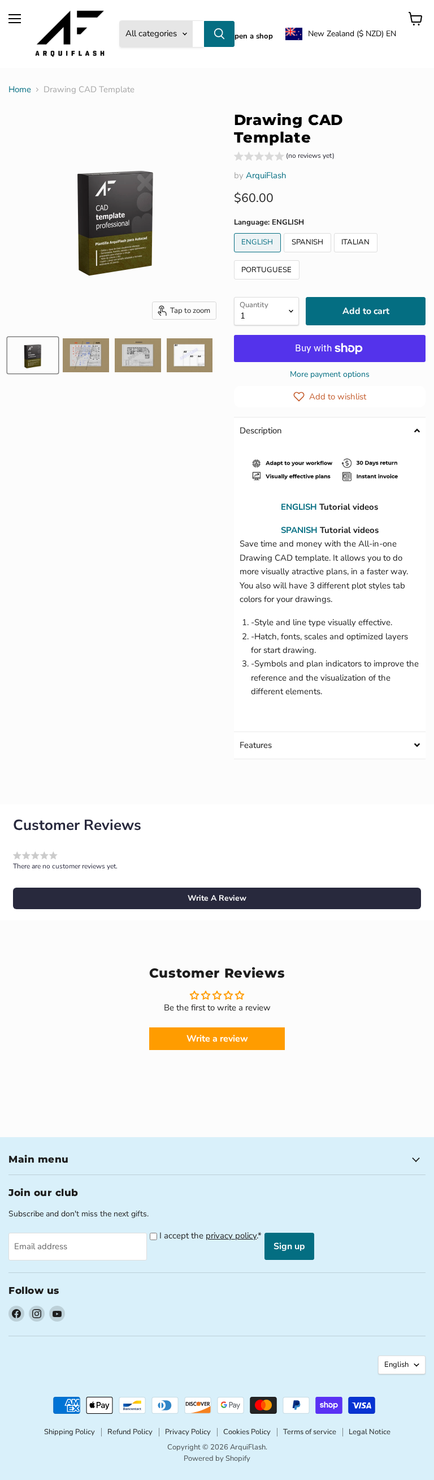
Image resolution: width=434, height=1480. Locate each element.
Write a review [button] (217, 1038)
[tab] (330, 430)
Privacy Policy (188, 1432)
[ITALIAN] (357, 255)
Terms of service (309, 1432)
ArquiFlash (266, 175)
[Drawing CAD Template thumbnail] (32, 355)
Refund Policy (130, 1432)
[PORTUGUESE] (268, 282)
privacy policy (231, 1235)
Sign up (289, 1246)
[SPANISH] (309, 255)
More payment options (330, 374)
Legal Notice (369, 1432)
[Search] (219, 34)
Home (19, 89)
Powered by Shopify (217, 1458)
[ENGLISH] (259, 255)
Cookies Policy (247, 1432)
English (396, 1364)
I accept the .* (210, 1235)
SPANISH (299, 530)
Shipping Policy (69, 1432)
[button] (341, 34)
